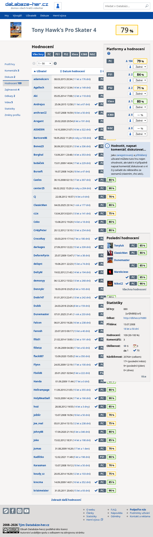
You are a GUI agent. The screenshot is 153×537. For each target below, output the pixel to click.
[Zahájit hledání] (147, 6)
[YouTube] (26, 511)
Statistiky (10, 108)
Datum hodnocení (74, 71)
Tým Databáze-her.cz (33, 525)
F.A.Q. (114, 509)
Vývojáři (17, 15)
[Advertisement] (127, 206)
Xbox (75, 54)
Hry (7, 15)
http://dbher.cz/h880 (135, 318)
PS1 (57, 54)
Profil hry (10, 64)
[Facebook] (13, 511)
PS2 (66, 54)
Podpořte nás (138, 509)
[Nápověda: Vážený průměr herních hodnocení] (109, 53)
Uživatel (41, 71)
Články (90, 513)
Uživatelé (31, 15)
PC (49, 54)
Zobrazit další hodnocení (66, 500)
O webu (90, 509)
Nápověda (116, 513)
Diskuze (44, 15)
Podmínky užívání (140, 513)
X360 (84, 54)
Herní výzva (59, 15)
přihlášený (141, 155)
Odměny (116, 516)
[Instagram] (20, 511)
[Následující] (55, 63)
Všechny (38, 54)
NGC (93, 54)
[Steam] (6, 511)
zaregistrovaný (124, 155)
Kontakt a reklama (140, 516)
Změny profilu (12, 115)
